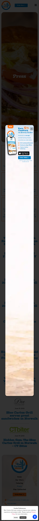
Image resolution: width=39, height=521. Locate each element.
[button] (32, 129)
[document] (19, 260)
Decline (16, 517)
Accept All (22, 517)
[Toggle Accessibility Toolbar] (34, 516)
